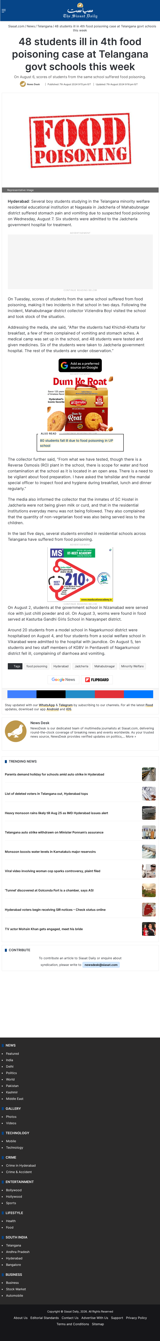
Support (117, 1318)
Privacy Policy (136, 1318)
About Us (21, 1318)
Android (53, 709)
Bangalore (13, 1265)
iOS (68, 709)
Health (11, 1221)
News (31, 26)
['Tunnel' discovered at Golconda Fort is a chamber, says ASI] (149, 890)
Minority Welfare (132, 666)
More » (131, 736)
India (9, 1060)
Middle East (14, 1099)
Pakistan (12, 1086)
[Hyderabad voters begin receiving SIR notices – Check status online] (149, 909)
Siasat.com (15, 26)
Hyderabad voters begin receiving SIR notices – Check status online (55, 910)
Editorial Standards (44, 1318)
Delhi (9, 1066)
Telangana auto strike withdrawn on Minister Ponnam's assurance (54, 832)
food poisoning (37, 666)
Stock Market (16, 1289)
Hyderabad (60, 666)
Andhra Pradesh (17, 1252)
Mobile (11, 1141)
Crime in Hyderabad (21, 1165)
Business (12, 1283)
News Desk (33, 84)
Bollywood (14, 1190)
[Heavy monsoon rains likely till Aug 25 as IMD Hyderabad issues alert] (149, 813)
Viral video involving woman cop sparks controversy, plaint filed (52, 871)
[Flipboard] (97, 679)
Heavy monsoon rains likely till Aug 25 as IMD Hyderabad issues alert (56, 813)
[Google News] (63, 679)
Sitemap (98, 1324)
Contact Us (70, 1318)
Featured (12, 1053)
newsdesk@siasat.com (101, 965)
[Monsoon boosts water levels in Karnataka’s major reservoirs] (149, 851)
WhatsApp (47, 705)
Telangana (44, 26)
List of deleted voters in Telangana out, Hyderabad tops (46, 794)
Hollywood (14, 1196)
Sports (11, 1203)
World (10, 1079)
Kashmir (12, 1092)
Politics (11, 1073)
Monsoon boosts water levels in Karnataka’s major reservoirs (50, 852)
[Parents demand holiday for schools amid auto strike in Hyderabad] (149, 774)
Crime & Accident (19, 1172)
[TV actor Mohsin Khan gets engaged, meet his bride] (149, 929)
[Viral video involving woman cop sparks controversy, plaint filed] (149, 871)
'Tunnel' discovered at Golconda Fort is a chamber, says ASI (49, 890)
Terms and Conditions (73, 1324)
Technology (14, 1147)
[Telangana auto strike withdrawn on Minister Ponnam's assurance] (149, 832)
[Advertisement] (80, 261)
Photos (11, 1117)
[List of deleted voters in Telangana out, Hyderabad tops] (149, 793)
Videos (11, 1123)
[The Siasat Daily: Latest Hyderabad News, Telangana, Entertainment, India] (80, 10)
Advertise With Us (94, 1318)
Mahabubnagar (104, 666)
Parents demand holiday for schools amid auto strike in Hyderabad (54, 774)
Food (149, 705)
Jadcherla (81, 666)
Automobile (14, 1295)
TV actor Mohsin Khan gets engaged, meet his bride (44, 929)
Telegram (66, 705)
